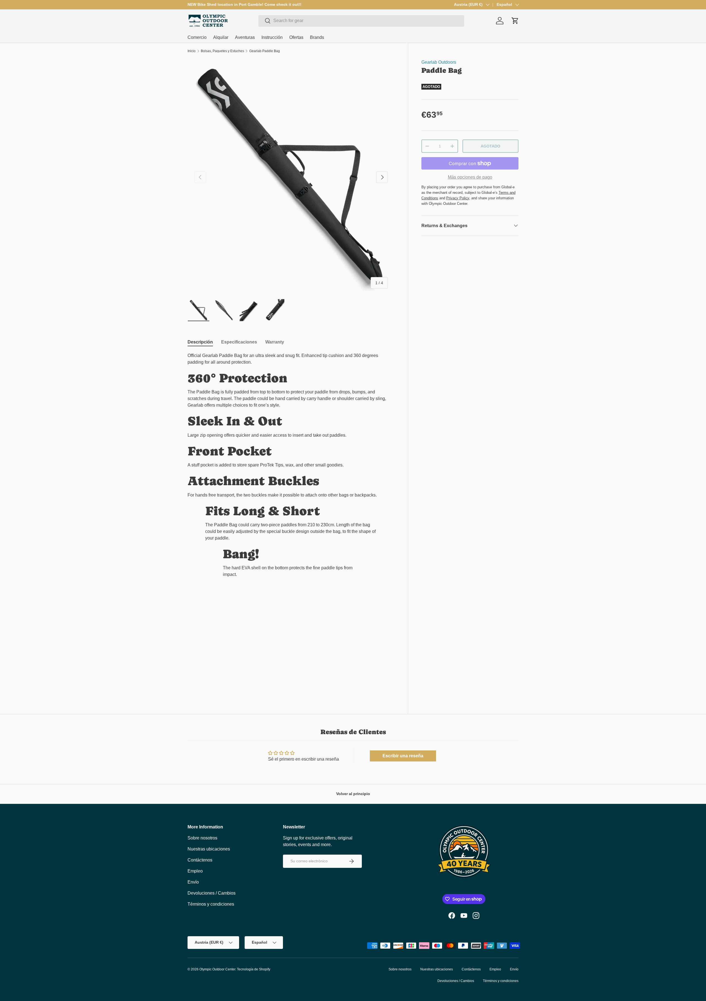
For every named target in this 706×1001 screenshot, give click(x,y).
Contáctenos (200, 860)
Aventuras (245, 37)
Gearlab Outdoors (438, 62)
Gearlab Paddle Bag (264, 51)
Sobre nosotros (202, 838)
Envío (193, 882)
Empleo (195, 871)
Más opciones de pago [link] (470, 177)
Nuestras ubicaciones (209, 849)
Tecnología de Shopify (253, 969)
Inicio (192, 51)
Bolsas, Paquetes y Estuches (222, 51)
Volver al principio (353, 793)
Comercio (197, 37)
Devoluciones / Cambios (212, 893)
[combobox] (361, 20)
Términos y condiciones (211, 904)
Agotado (490, 146)
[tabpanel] (291, 467)
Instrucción (272, 37)
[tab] (200, 342)
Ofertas (296, 37)
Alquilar (220, 37)
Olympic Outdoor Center (217, 969)
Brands (317, 37)
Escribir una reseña (403, 755)
